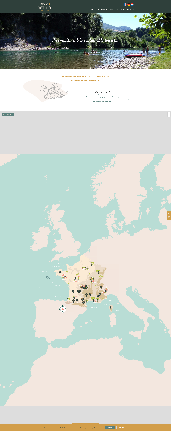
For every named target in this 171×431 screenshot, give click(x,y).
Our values (114, 10)
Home (92, 10)
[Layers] (8, 114)
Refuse (121, 428)
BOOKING (130, 10)
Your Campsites (102, 10)
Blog (123, 10)
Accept (109, 428)
